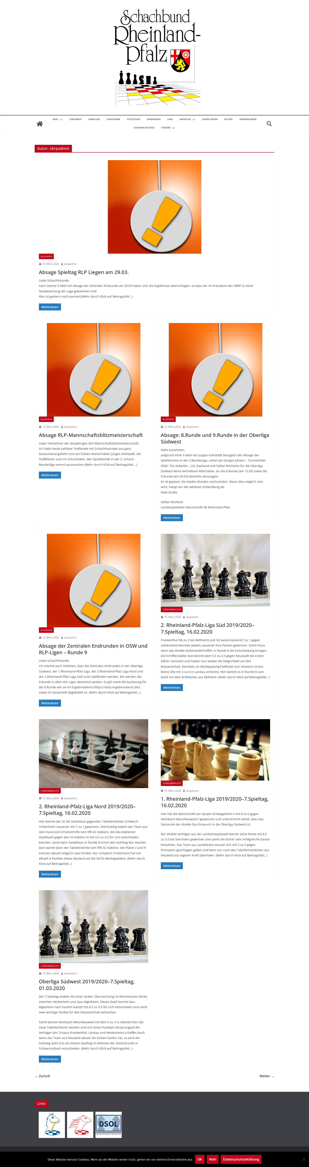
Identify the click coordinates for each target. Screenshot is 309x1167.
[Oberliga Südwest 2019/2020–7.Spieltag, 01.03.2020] (93, 926)
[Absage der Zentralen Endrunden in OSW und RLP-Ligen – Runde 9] (93, 580)
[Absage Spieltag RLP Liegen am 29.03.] (154, 207)
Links (170, 119)
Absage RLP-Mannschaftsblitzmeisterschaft (91, 434)
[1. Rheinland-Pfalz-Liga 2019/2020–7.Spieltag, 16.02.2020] (215, 750)
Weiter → (267, 1076)
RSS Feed (228, 119)
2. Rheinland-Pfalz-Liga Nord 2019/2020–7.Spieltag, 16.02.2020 (87, 809)
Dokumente (76, 119)
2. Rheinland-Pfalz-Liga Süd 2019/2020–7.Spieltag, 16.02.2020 (207, 628)
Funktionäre (113, 119)
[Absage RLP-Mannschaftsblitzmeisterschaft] (93, 370)
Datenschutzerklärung (241, 1159)
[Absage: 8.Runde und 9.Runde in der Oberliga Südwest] (215, 370)
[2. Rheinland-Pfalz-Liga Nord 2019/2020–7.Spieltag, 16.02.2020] (93, 753)
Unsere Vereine (210, 119)
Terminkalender (247, 119)
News (55, 119)
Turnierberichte (171, 609)
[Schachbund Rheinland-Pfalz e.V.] (40, 124)
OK (199, 1159)
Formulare (94, 119)
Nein (212, 1159)
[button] (60, 119)
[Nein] (304, 1159)
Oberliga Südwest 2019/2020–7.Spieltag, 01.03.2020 (87, 984)
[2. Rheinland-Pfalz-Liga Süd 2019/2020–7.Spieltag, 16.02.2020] (215, 570)
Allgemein (46, 256)
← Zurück (42, 1076)
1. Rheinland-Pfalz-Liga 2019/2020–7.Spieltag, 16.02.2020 (214, 802)
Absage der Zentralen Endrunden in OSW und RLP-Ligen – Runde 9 (93, 649)
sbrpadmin (70, 264)
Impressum (185, 119)
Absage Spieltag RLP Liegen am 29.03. (84, 272)
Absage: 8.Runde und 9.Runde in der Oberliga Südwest (215, 438)
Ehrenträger (154, 119)
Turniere (165, 127)
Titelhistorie (133, 119)
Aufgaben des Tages (144, 127)
